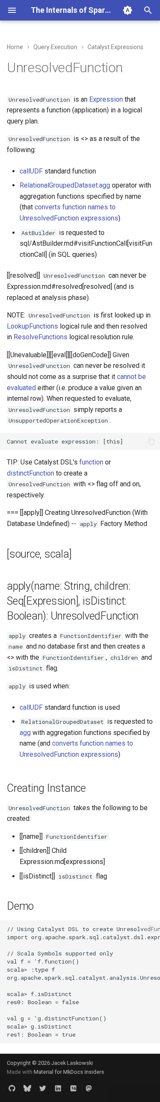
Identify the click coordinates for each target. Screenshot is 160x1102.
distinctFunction (30, 473)
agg (25, 733)
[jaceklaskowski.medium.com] (73, 1088)
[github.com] (12, 1088)
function (91, 462)
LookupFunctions (32, 326)
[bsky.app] (27, 1088)
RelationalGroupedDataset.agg (65, 185)
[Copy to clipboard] (151, 441)
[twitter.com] (42, 1088)
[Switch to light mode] (127, 10)
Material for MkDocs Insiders (69, 1072)
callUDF (31, 171)
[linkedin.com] (58, 1088)
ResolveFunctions (40, 337)
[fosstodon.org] (89, 1088)
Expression (106, 99)
